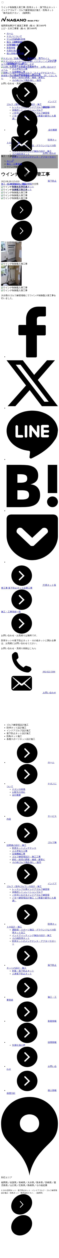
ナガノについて (14, 36)
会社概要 (52, 130)
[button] (29, 210)
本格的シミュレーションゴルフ (27, 110)
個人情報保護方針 (15, 53)
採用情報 (11, 45)
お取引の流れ (18, 792)
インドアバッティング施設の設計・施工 (32, 935)
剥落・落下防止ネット (23, 971)
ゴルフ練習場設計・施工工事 (26, 857)
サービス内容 (13, 39)
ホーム (10, 33)
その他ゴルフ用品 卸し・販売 (26, 80)
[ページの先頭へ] (21, 1214)
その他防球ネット (21, 938)
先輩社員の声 (13, 50)
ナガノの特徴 (18, 789)
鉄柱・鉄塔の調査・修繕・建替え (28, 859)
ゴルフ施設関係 (24, 184)
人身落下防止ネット (22, 974)
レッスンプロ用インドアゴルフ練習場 (30, 889)
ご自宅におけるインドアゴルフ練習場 (30, 895)
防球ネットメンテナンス (24, 848)
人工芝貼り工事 (19, 851)
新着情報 (11, 48)
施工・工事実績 (14, 42)
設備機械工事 (18, 854)
